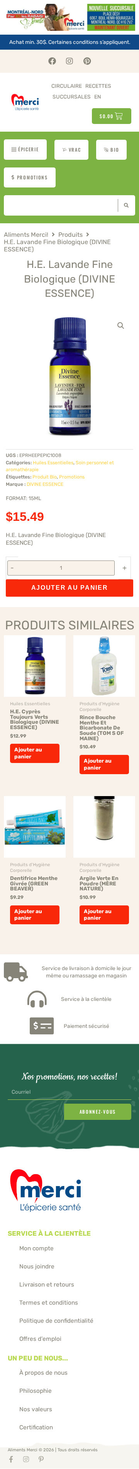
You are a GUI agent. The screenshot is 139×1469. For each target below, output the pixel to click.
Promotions (72, 477)
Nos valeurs (35, 1409)
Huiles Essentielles (53, 462)
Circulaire (66, 86)
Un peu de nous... (38, 1358)
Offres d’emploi (40, 1338)
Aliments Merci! (26, 234)
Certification (36, 1427)
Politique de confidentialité (56, 1320)
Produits (70, 234)
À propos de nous (43, 1372)
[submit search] (124, 205)
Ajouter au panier (69, 587)
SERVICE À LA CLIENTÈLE (49, 1233)
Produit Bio (44, 477)
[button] (121, 326)
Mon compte (36, 1248)
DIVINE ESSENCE (45, 484)
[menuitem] (97, 96)
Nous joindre (36, 1266)
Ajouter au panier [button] (28, 753)
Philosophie (35, 1390)
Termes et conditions (48, 1302)
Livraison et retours (46, 1284)
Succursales (72, 97)
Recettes (98, 86)
